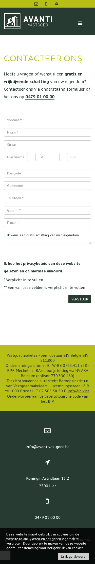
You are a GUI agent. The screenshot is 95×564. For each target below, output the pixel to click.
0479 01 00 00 (39, 96)
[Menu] (80, 23)
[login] (56, 4)
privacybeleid (35, 263)
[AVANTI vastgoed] (28, 20)
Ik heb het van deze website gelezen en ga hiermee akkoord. (42, 267)
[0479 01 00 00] (47, 4)
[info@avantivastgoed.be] (37, 4)
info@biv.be (78, 390)
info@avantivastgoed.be (47, 446)
